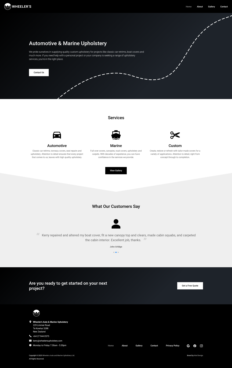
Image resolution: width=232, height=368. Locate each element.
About (200, 6)
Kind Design (198, 355)
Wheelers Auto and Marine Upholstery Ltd (58, 355)
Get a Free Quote (190, 285)
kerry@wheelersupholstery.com (47, 341)
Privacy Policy (172, 345)
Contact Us (39, 72)
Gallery (211, 6)
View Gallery (116, 170)
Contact (224, 6)
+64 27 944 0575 (41, 336)
